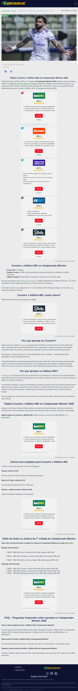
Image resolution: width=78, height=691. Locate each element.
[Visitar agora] (39, 96)
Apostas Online (6, 11)
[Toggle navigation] (75, 4)
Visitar (38, 116)
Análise (38, 119)
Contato (18, 667)
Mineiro (14, 11)
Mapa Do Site (20, 670)
